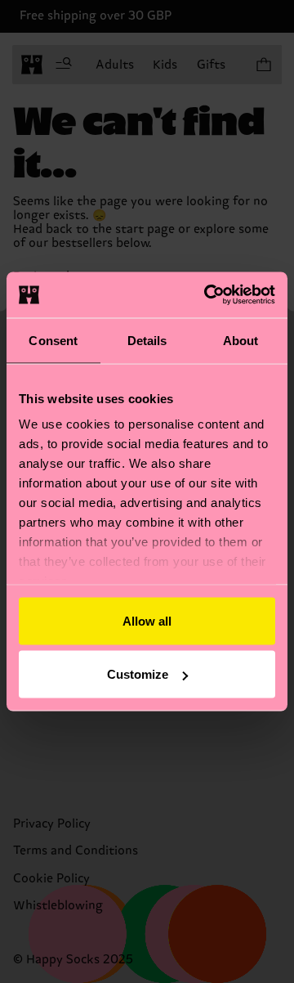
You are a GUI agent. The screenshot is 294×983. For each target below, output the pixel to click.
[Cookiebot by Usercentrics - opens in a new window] (207, 295)
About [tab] (241, 340)
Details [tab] (147, 340)
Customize (137, 674)
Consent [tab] (53, 340)
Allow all (147, 620)
